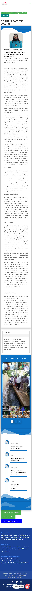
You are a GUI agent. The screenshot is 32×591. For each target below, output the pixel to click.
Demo (25, 573)
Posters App (17, 573)
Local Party (11, 577)
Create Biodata (7, 573)
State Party (12, 575)
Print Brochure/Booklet (8, 13)
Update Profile (21, 13)
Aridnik (2, 537)
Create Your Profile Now (11, 521)
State (5, 575)
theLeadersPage (12, 584)
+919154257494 (24, 563)
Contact (7, 335)
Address (7, 332)
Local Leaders (22, 575)
